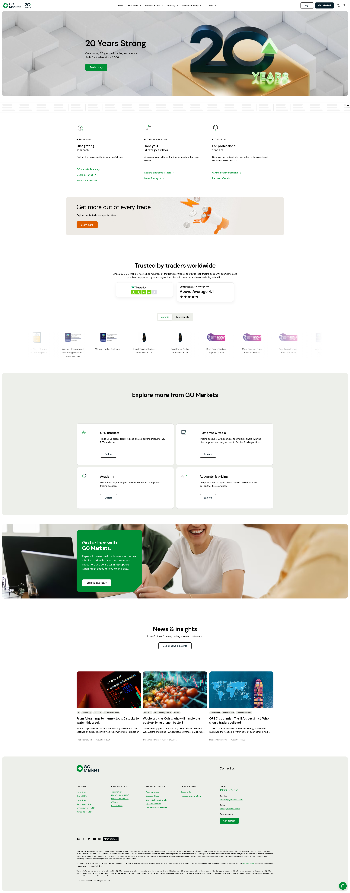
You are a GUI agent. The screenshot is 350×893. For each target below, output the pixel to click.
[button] (134, 5)
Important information (191, 796)
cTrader (114, 802)
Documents (186, 792)
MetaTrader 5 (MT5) (120, 799)
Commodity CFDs (84, 804)
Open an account (153, 804)
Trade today (96, 67)
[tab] (165, 317)
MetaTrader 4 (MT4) (120, 795)
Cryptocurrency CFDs (86, 808)
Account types (152, 792)
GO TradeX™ (116, 806)
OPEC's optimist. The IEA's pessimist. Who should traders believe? (239, 720)
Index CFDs (81, 800)
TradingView (116, 792)
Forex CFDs (81, 792)
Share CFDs (82, 796)
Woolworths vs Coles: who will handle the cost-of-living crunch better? (171, 720)
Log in (307, 5)
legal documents (248, 864)
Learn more (87, 224)
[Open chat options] (343, 886)
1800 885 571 (229, 790)
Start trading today (97, 583)
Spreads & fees (152, 796)
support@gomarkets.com (231, 799)
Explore (108, 454)
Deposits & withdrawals (156, 800)
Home (120, 5)
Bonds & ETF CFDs (85, 812)
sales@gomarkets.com (230, 808)
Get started (324, 5)
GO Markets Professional (156, 807)
